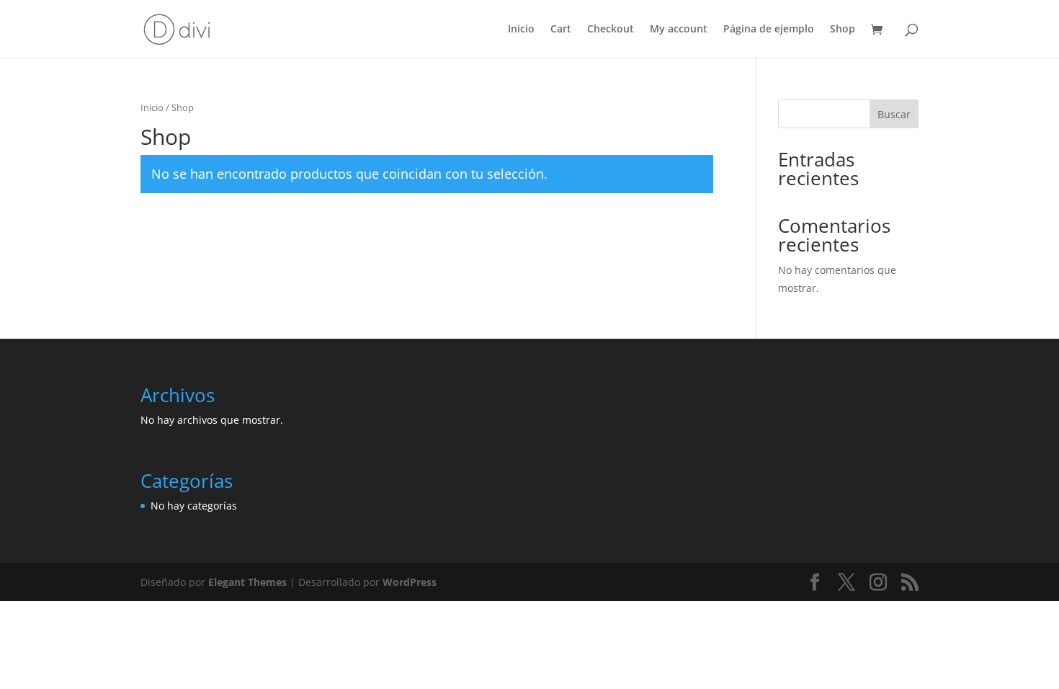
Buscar (894, 114)
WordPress (410, 582)
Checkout (610, 29)
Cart (560, 29)
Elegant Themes (247, 582)
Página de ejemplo (768, 29)
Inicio (521, 29)
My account (678, 29)
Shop (842, 29)
